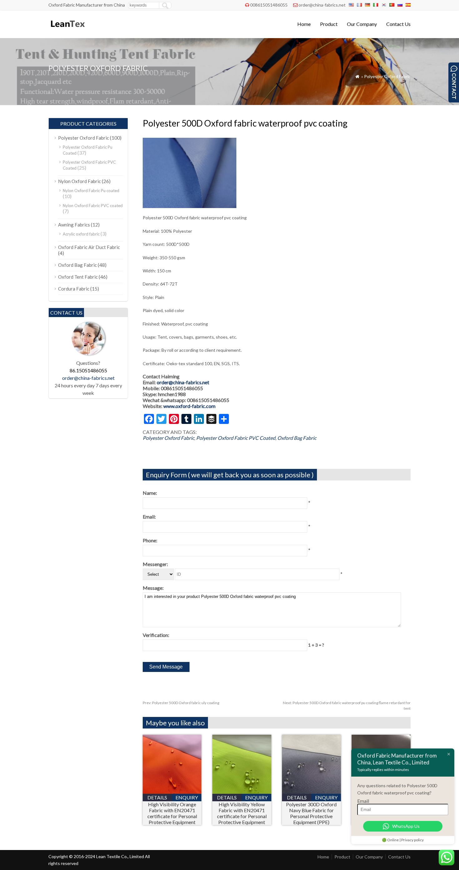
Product (329, 24)
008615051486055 (269, 4)
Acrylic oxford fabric (81, 233)
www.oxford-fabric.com (189, 406)
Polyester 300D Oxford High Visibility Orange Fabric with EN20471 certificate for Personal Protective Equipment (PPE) (172, 813)
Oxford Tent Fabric (78, 277)
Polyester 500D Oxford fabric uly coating (181, 702)
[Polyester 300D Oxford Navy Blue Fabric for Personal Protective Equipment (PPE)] (311, 792)
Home (304, 24)
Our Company (362, 24)
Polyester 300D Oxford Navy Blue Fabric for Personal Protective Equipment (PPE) (311, 813)
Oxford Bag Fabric (296, 438)
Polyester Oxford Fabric (387, 76)
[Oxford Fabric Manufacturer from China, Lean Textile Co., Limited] (67, 30)
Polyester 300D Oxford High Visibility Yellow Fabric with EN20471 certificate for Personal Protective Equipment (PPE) (241, 813)
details (157, 797)
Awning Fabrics (74, 224)
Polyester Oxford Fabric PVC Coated (235, 438)
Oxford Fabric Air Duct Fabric (89, 247)
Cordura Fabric (73, 288)
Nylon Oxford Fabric (79, 181)
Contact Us (398, 24)
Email (363, 801)
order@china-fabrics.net (322, 4)
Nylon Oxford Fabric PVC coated (93, 205)
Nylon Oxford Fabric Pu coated (91, 190)
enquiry (186, 797)
